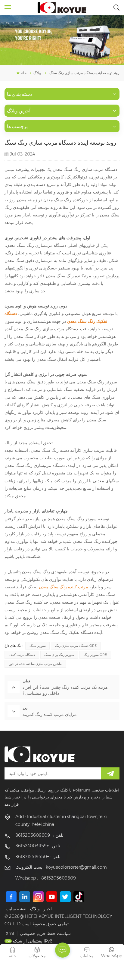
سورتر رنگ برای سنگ (59, 655)
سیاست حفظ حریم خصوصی (45, 933)
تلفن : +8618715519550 (37, 856)
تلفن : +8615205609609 (39, 835)
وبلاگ (35, 908)
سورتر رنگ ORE (95, 655)
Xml (10, 933)
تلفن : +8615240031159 (37, 845)
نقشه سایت (16, 908)
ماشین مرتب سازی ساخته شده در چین (35, 664)
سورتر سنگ (37, 646)
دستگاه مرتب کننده (22, 655)
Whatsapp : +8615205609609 (45, 878)
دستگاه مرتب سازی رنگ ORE (76, 646)
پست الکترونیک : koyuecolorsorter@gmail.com (61, 867)
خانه (23, 73)
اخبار (47, 908)
